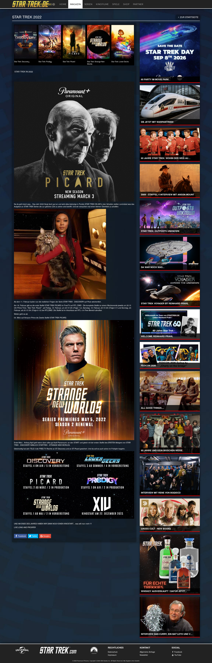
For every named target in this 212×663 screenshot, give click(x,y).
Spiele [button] (115, 4)
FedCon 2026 (148, 365)
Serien (88, 4)
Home (62, 4)
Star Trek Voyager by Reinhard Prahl (164, 303)
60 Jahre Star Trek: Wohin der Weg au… (165, 158)
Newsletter (144, 655)
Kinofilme (102, 4)
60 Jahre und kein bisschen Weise (161, 450)
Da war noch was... (152, 267)
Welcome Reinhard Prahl (157, 336)
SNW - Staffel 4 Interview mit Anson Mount (167, 194)
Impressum (112, 655)
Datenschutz (113, 652)
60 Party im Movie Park (155, 79)
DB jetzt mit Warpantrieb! (157, 121)
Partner (138, 4)
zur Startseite (189, 17)
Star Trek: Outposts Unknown (160, 231)
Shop (126, 4)
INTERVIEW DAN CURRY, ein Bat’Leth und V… (167, 634)
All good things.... (152, 407)
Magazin (75, 4)
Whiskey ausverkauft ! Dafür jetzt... (164, 591)
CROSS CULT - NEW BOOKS (156, 528)
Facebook (178, 652)
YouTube (177, 655)
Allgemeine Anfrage (147, 652)
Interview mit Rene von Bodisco (161, 492)
